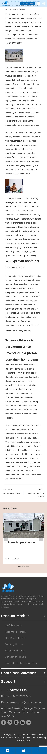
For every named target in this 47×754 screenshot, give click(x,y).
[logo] (23, 587)
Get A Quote (27, 3)
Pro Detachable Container (21, 663)
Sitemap (41, 738)
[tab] (19, 566)
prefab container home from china (36, 493)
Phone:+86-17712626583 (16, 696)
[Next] (41, 538)
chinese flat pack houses (20, 542)
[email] (23, 750)
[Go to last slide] (6, 538)
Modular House (14, 650)
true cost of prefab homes (12, 491)
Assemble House (15, 631)
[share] (3, 722)
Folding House (14, 644)
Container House (15, 656)
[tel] (8, 750)
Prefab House (13, 625)
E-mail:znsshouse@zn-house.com (22, 702)
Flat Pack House (15, 638)
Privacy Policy (23, 740)
